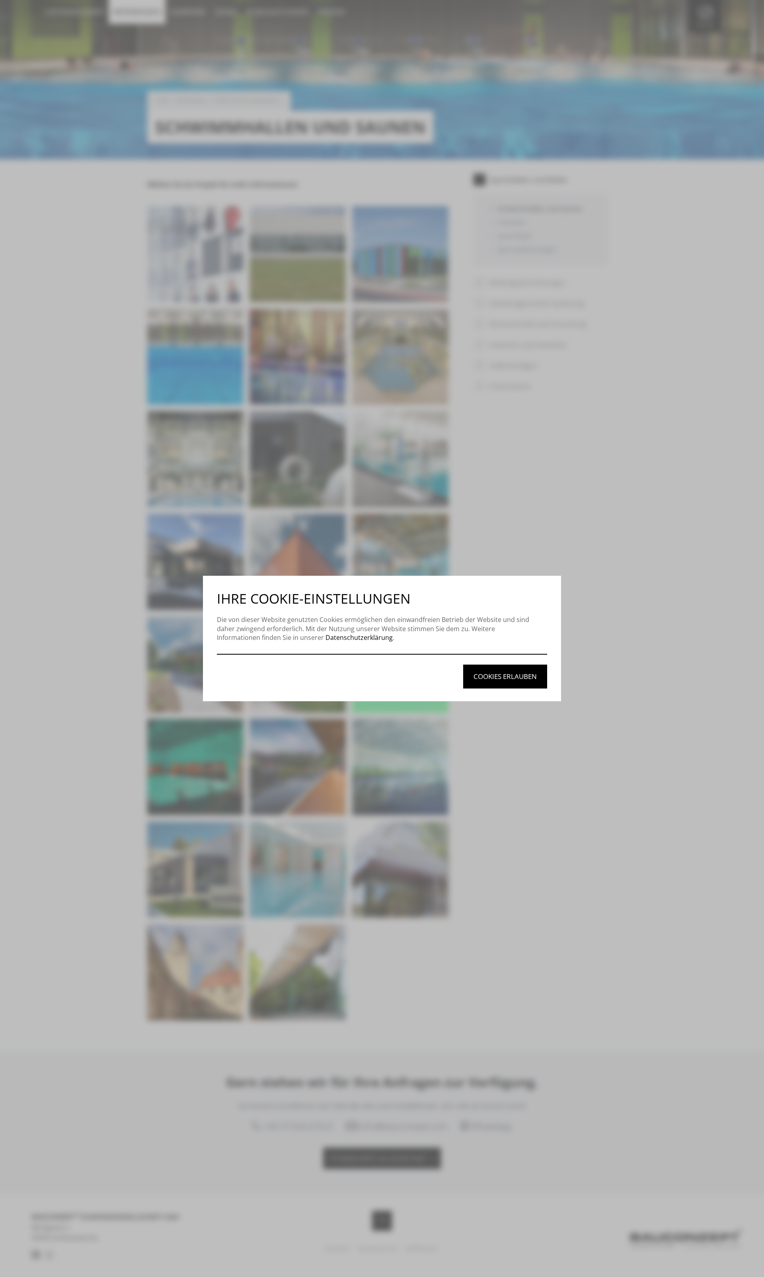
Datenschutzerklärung (359, 637)
